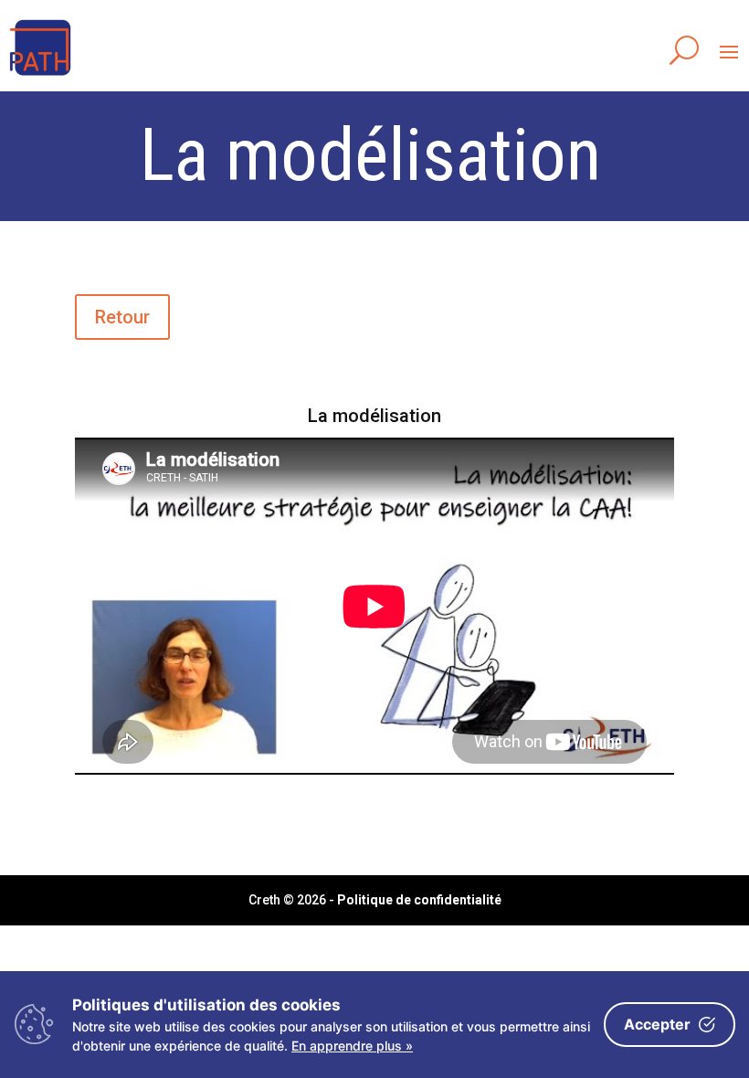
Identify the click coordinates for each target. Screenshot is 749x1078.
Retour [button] (122, 317)
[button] (729, 51)
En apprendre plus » (352, 1045)
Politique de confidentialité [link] (419, 900)
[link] (40, 77)
